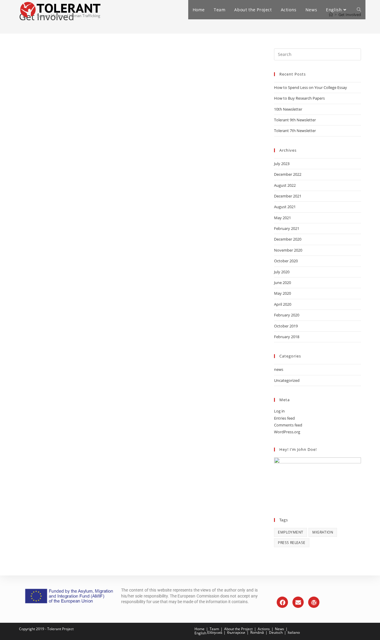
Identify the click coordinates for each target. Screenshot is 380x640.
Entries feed (284, 418)
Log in (279, 411)
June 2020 (282, 282)
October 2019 (286, 326)
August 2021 (285, 206)
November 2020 (288, 250)
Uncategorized (287, 380)
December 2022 (287, 174)
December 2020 (287, 239)
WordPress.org (287, 431)
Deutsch (276, 632)
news (278, 369)
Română (257, 632)
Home (199, 628)
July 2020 (281, 271)
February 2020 (286, 315)
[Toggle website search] (358, 9)
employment (290, 532)
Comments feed (288, 425)
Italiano (294, 632)
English (200, 633)
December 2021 (287, 196)
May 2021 (282, 217)
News (279, 628)
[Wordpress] (313, 602)
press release (291, 542)
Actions (264, 628)
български (236, 632)
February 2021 (286, 228)
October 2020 (286, 260)
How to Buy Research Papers (299, 98)
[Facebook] (282, 602)
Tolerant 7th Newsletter (295, 130)
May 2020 (282, 293)
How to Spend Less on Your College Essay (310, 87)
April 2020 (282, 304)
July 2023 (281, 163)
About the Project (238, 628)
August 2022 (285, 185)
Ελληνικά (214, 632)
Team (214, 628)
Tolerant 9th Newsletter (295, 120)
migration (322, 532)
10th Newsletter (288, 109)
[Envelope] (298, 602)
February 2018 (286, 336)
